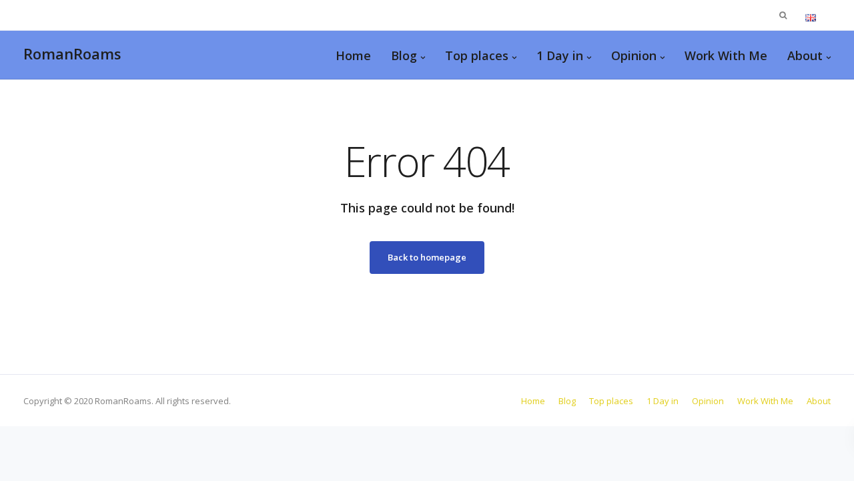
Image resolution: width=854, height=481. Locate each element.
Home (353, 55)
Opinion (634, 55)
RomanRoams (72, 53)
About (805, 55)
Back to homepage (427, 257)
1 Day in (559, 55)
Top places (476, 55)
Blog (404, 55)
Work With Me (726, 55)
